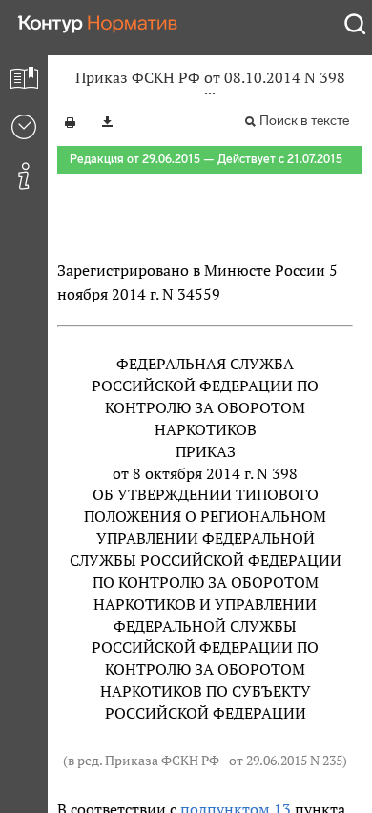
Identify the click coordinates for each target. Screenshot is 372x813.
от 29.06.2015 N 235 (285, 760)
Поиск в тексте (304, 121)
